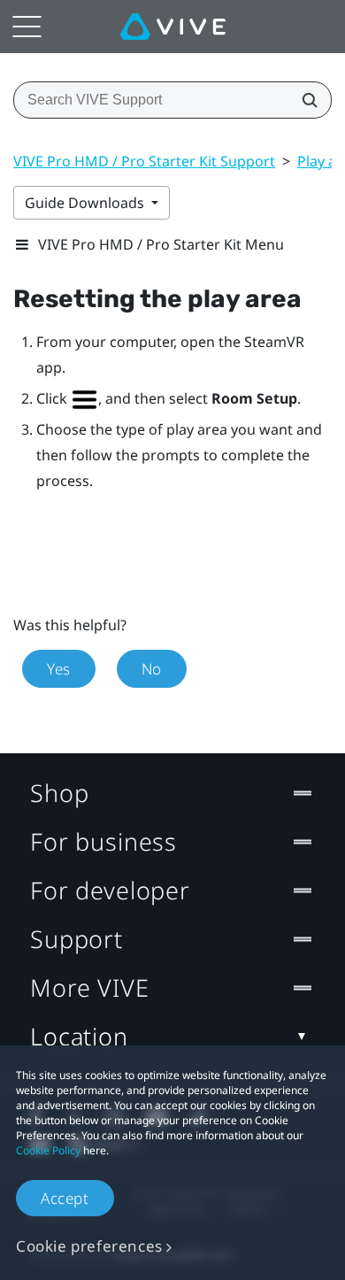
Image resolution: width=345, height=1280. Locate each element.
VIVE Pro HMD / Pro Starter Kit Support (144, 161)
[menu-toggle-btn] (26, 26)
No (152, 669)
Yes (59, 669)
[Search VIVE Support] (304, 100)
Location (79, 1036)
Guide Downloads (86, 202)
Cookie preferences (89, 1246)
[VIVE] (173, 26)
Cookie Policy (48, 1150)
